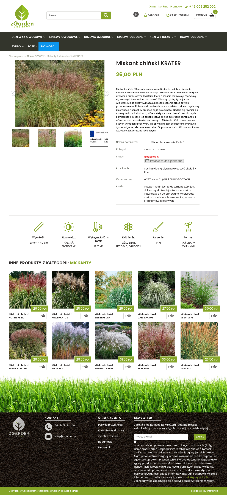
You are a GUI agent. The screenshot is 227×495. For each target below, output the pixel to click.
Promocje (176, 7)
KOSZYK (205, 15)
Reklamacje (105, 442)
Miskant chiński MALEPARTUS (61, 316)
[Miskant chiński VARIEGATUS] (156, 290)
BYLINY (16, 46)
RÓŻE (31, 46)
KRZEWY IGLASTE (161, 37)
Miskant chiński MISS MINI (190, 316)
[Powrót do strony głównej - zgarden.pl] (25, 16)
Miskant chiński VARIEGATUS (147, 316)
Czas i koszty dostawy (111, 430)
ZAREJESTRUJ (179, 15)
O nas (152, 7)
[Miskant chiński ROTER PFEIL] (27, 290)
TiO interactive (210, 491)
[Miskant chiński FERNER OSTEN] (27, 340)
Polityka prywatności (110, 425)
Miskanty (80, 263)
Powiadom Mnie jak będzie (166, 161)
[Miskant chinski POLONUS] (156, 340)
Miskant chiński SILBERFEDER (104, 316)
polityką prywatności (196, 477)
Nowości (48, 46)
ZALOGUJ (154, 15)
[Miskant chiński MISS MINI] (199, 290)
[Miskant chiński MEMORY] (70, 340)
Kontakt (163, 7)
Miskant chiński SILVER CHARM (104, 367)
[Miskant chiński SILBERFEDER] (113, 290)
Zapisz (200, 437)
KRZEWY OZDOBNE (130, 37)
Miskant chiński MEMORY (61, 367)
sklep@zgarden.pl (65, 436)
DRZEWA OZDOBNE (97, 37)
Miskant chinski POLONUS (147, 367)
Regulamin (104, 447)
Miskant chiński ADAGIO (190, 367)
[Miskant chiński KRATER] (60, 93)
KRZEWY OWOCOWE (63, 37)
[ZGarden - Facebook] (136, 14)
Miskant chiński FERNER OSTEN (19, 367)
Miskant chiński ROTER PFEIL (19, 316)
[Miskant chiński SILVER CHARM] (113, 340)
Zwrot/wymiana (108, 436)
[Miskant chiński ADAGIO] (199, 340)
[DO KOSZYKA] (42, 316)
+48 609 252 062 (202, 7)
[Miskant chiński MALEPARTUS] (70, 290)
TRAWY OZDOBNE (192, 37)
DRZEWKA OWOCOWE (27, 37)
